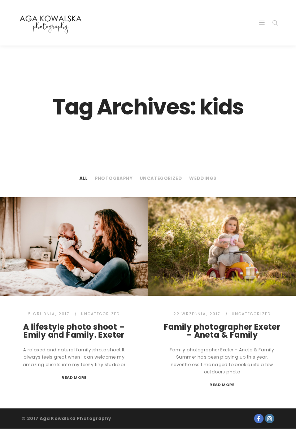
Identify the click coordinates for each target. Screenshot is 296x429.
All (83, 178)
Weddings (202, 178)
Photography (113, 178)
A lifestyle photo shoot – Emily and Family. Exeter (74, 331)
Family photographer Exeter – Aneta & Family (222, 331)
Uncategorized (161, 178)
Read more (74, 377)
